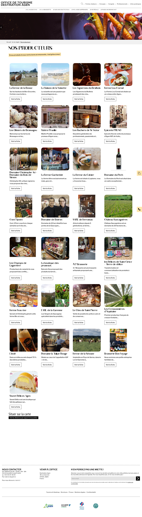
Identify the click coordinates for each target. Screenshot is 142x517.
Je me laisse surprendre (79, 9)
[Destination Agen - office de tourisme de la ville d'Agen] (16, 5)
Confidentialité (91, 492)
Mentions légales (80, 492)
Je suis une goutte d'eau (61, 9)
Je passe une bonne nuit (109, 9)
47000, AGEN (44, 477)
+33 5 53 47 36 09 (9, 475)
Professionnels (122, 4)
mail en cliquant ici (10, 477)
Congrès (111, 4)
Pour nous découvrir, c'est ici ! (11, 480)
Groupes (102, 4)
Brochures (64, 492)
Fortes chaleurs (91, 4)
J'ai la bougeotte (45, 9)
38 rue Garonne (44, 475)
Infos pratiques (135, 4)
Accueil (9, 42)
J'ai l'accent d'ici (31, 9)
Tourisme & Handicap (53, 492)
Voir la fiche (15, 99)
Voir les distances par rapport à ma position (23, 418)
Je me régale (94, 9)
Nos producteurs (25, 42)
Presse (71, 492)
